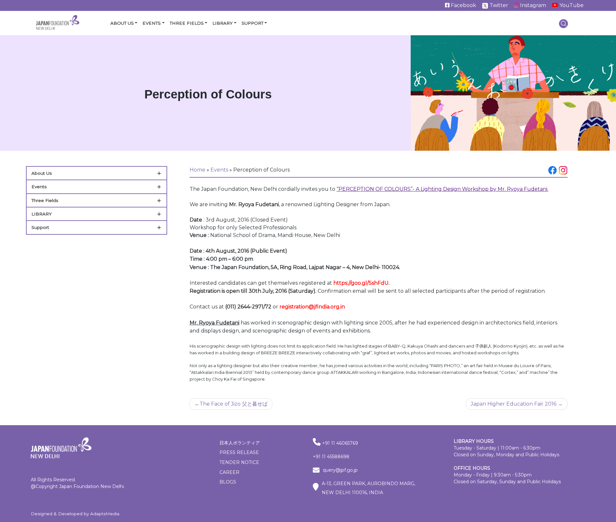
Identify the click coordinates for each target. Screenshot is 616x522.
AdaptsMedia (104, 513)
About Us (122, 23)
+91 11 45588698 (331, 456)
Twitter (498, 5)
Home (197, 170)
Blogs (227, 482)
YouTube (571, 5)
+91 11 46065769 (340, 443)
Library (222, 23)
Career (229, 472)
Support (252, 23)
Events (151, 23)
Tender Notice (239, 462)
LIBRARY (41, 213)
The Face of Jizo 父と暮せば (234, 404)
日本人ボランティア (239, 443)
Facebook (462, 5)
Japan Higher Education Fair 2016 (513, 404)
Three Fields (187, 23)
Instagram (532, 5)
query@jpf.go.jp (340, 470)
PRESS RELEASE (239, 452)
